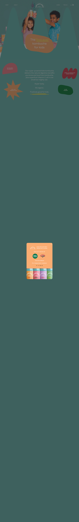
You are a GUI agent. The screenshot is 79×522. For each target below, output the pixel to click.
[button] (51, 244)
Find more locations (39, 260)
